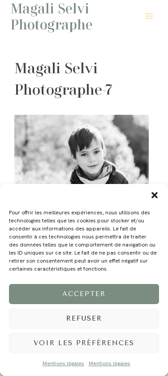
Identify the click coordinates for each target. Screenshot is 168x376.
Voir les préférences (84, 343)
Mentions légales (63, 363)
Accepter (84, 294)
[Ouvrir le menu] (149, 16)
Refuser (84, 318)
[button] (154, 195)
